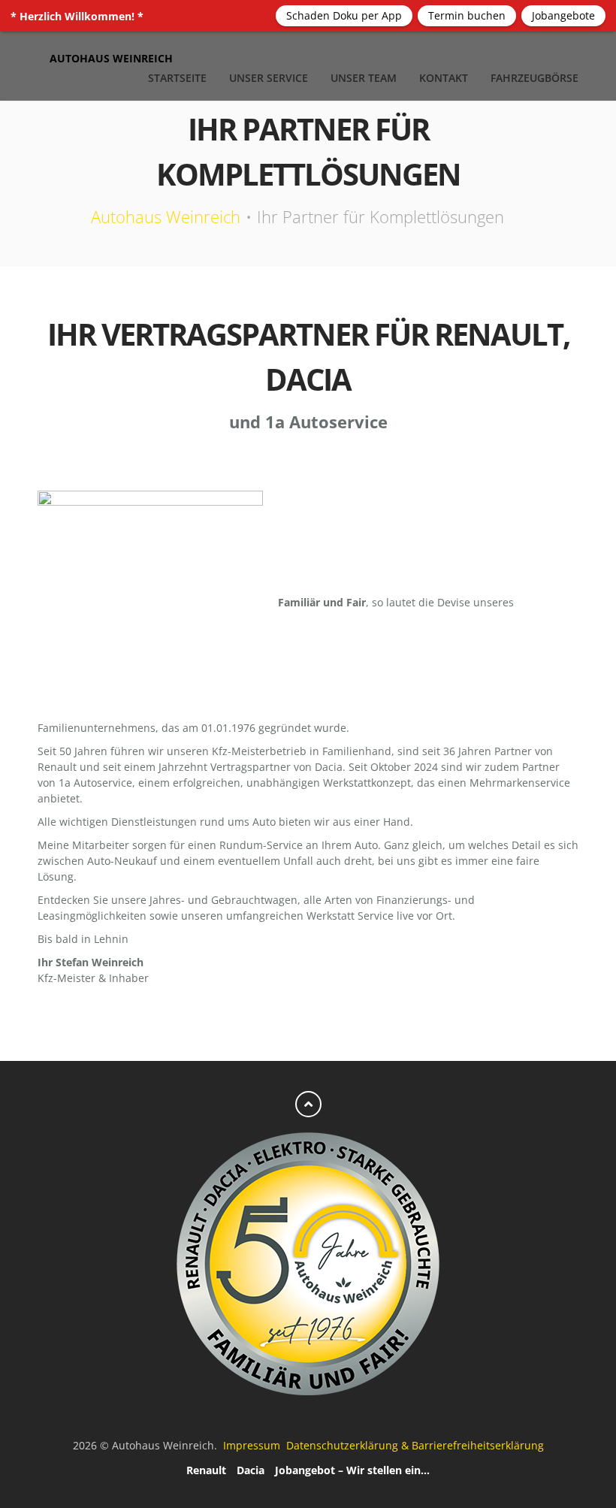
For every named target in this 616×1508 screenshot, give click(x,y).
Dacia (250, 1470)
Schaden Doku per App (344, 15)
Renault (206, 1470)
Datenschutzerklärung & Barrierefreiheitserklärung (415, 1445)
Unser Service (268, 78)
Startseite (177, 78)
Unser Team (364, 78)
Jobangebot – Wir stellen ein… (352, 1470)
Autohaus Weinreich (165, 216)
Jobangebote (563, 15)
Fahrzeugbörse (534, 78)
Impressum (253, 1445)
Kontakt (443, 78)
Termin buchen (467, 15)
